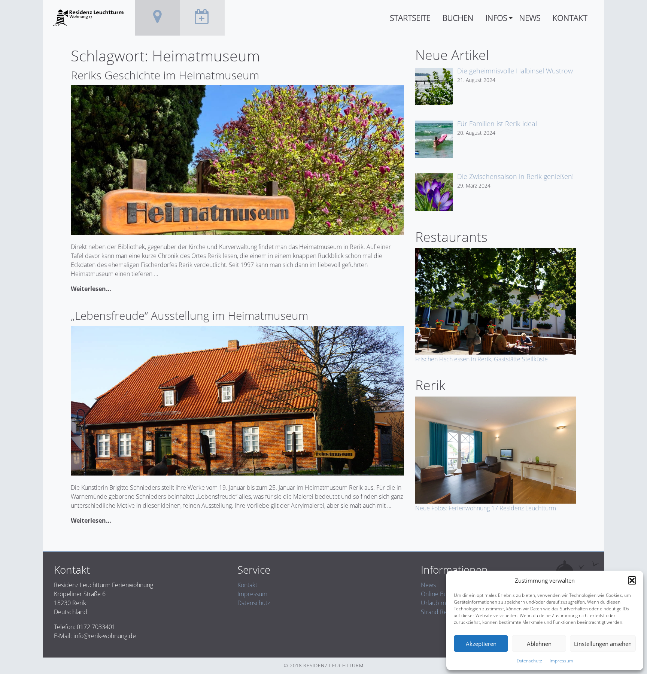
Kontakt (569, 18)
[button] (632, 580)
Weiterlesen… (91, 289)
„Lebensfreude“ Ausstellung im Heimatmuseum (189, 315)
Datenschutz (529, 661)
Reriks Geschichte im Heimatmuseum (165, 75)
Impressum (561, 661)
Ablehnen (539, 643)
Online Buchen (440, 594)
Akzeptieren (481, 643)
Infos (496, 18)
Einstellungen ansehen (603, 643)
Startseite (410, 18)
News (529, 18)
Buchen (457, 18)
